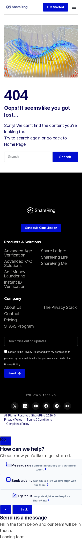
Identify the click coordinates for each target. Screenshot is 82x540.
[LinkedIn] (25, 406)
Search (65, 157)
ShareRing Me (54, 263)
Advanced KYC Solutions (18, 263)
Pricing (10, 319)
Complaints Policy (17, 423)
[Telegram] (57, 406)
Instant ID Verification (14, 284)
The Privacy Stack (60, 307)
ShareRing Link (54, 257)
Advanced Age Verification (18, 253)
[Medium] (67, 406)
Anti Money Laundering (14, 273)
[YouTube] (36, 406)
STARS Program (19, 326)
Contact (12, 313)
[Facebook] (46, 406)
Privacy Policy (13, 419)
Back (22, 509)
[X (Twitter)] (15, 406)
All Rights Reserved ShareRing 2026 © (30, 415)
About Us (12, 307)
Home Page (15, 144)
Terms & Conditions (39, 419)
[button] (74, 7)
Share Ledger (53, 250)
